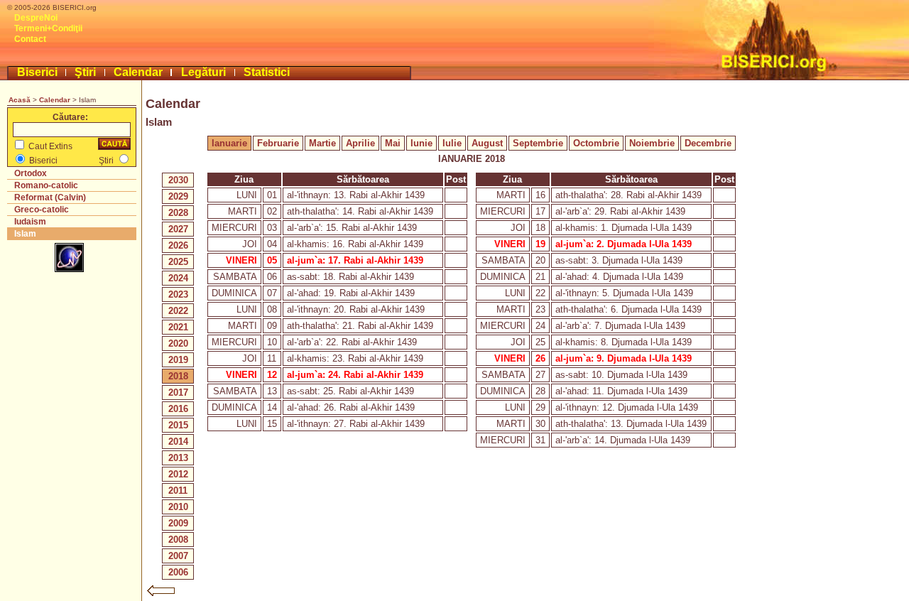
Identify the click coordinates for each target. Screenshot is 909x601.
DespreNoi (36, 18)
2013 (178, 458)
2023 (178, 294)
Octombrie (596, 143)
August (487, 143)
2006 (178, 572)
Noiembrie (652, 143)
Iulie (452, 143)
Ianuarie (229, 143)
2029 (178, 196)
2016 (178, 409)
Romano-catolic (46, 185)
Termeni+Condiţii (48, 28)
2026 (178, 245)
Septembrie (538, 143)
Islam (25, 233)
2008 (178, 539)
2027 (178, 229)
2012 (178, 474)
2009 (178, 523)
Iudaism (30, 221)
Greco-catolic (41, 209)
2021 (178, 327)
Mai (393, 143)
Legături (203, 72)
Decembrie (708, 143)
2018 (178, 376)
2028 (178, 212)
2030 (178, 180)
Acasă (20, 100)
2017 (178, 392)
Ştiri (85, 72)
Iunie (421, 143)
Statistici (267, 72)
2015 (178, 425)
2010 (178, 507)
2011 (177, 490)
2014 (178, 441)
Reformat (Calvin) (50, 197)
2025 (178, 261)
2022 (178, 310)
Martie (322, 143)
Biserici (37, 72)
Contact (30, 39)
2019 (178, 359)
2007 (178, 556)
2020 (178, 343)
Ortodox (30, 173)
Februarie (278, 143)
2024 (178, 278)
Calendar (138, 72)
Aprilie (360, 143)
